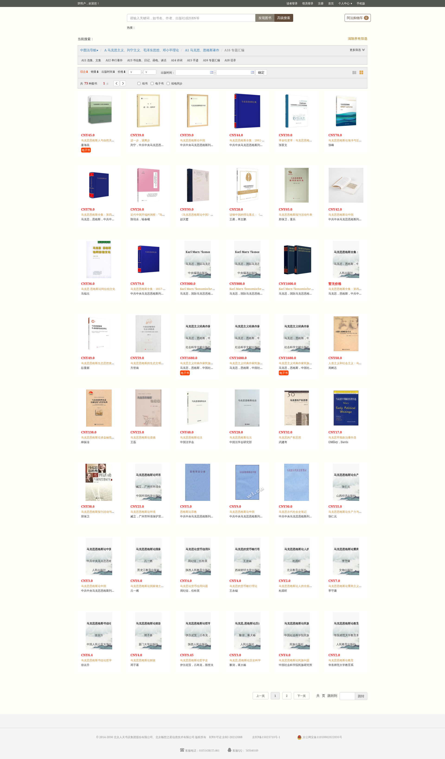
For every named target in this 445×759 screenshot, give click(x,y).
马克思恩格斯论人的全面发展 (297, 586)
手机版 (361, 3)
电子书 (159, 83)
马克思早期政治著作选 (342, 437)
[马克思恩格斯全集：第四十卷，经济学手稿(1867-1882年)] (99, 185)
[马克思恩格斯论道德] (148, 408)
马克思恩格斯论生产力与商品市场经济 (352, 512)
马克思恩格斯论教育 (340, 660)
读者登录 (292, 3)
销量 (95, 72)
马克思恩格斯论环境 (143, 512)
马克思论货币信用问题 (194, 586)
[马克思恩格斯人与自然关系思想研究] (99, 111)
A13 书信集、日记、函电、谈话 (146, 60)
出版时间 (108, 72)
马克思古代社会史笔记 (293, 512)
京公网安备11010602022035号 (322, 737)
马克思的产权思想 (290, 437)
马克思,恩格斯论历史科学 (245, 660)
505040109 (252, 750)
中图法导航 (88, 50)
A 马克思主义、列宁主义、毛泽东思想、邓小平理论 (141, 50)
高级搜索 (283, 18)
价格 (120, 71)
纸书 (145, 83)
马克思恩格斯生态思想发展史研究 (102, 363)
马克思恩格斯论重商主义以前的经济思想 (353, 586)
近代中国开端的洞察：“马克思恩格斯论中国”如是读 (162, 215)
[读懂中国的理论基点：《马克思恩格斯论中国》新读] (247, 185)
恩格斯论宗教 (188, 512)
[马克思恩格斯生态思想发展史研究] (99, 333)
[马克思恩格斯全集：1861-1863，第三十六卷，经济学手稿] (247, 111)
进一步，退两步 (140, 140)
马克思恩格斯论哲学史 (194, 660)
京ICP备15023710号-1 (266, 737)
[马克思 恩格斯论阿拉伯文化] (99, 259)
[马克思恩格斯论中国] (197, 111)
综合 (84, 72)
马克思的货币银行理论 (243, 586)
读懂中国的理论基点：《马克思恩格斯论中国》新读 (261, 215)
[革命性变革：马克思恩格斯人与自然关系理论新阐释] (296, 111)
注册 (321, 3)
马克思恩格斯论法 (191, 437)
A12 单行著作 (114, 60)
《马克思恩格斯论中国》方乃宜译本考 (203, 215)
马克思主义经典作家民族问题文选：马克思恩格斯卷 (261, 363)
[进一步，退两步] (148, 111)
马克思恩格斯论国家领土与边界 (149, 586)
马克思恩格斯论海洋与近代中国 (347, 140)
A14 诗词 (176, 60)
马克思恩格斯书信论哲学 (96, 660)
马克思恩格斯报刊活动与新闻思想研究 (104, 512)
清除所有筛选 (357, 38)
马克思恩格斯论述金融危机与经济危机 (104, 437)
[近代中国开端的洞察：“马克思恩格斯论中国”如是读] (148, 185)
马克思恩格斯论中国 (192, 140)
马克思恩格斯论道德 (143, 437)
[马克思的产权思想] (296, 408)
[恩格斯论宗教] (197, 482)
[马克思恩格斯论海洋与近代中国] (346, 111)
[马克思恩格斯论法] (197, 408)
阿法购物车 (357, 18)
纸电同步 (176, 83)
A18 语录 (230, 60)
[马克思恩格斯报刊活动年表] (296, 185)
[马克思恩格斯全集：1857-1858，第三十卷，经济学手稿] (148, 259)
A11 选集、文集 (91, 60)
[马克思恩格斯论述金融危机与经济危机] (99, 408)
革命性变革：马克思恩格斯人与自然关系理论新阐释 (311, 140)
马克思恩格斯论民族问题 (294, 660)
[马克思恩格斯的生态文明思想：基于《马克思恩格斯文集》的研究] (148, 333)
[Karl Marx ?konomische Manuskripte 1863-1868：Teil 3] (296, 259)
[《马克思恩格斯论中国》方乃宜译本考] (197, 185)
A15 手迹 (192, 60)
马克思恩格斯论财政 (143, 660)
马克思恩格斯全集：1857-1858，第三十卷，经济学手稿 (165, 289)
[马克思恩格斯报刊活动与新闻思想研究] (99, 482)
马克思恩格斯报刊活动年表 (295, 215)
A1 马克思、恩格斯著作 (202, 50)
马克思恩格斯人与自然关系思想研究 (103, 140)
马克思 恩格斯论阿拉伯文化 (98, 289)
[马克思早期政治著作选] (346, 408)
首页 (331, 3)
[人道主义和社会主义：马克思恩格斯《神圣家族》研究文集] (346, 333)
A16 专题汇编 (211, 60)
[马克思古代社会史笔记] (296, 482)
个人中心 (344, 3)
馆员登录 (307, 3)
